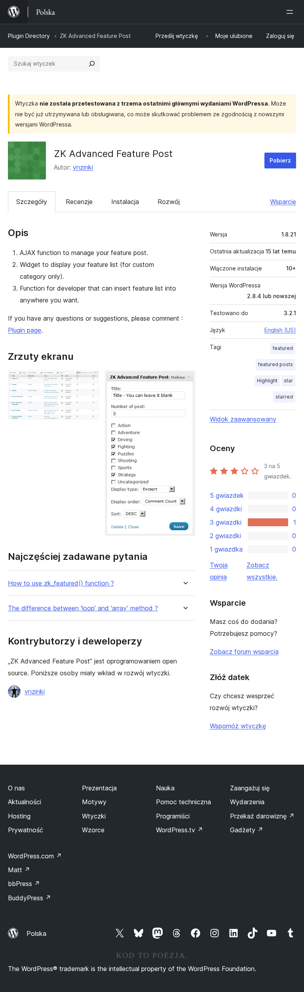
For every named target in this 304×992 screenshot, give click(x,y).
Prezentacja (99, 788)
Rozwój (169, 202)
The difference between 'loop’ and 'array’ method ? (83, 608)
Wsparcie (283, 202)
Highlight (267, 381)
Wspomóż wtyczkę (238, 726)
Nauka (165, 788)
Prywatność (25, 830)
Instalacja (125, 202)
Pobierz (280, 160)
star (288, 381)
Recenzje (79, 202)
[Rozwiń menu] (291, 12)
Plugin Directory (29, 35)
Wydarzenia (247, 802)
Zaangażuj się (250, 788)
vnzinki (83, 167)
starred (284, 397)
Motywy (94, 802)
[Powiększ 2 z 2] (184, 381)
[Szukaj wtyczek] (92, 64)
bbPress (24, 884)
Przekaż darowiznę (262, 816)
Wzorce (93, 830)
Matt (19, 870)
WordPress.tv (179, 830)
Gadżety (246, 830)
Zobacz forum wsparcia (244, 652)
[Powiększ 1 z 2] (88, 381)
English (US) (280, 330)
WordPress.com (35, 856)
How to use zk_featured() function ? (61, 583)
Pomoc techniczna (183, 802)
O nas (16, 788)
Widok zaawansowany (243, 419)
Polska (36, 933)
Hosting (19, 816)
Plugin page (24, 330)
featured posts (275, 364)
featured (283, 348)
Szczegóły (31, 202)
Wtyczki (94, 816)
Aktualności (24, 802)
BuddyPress (29, 898)
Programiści (173, 816)
